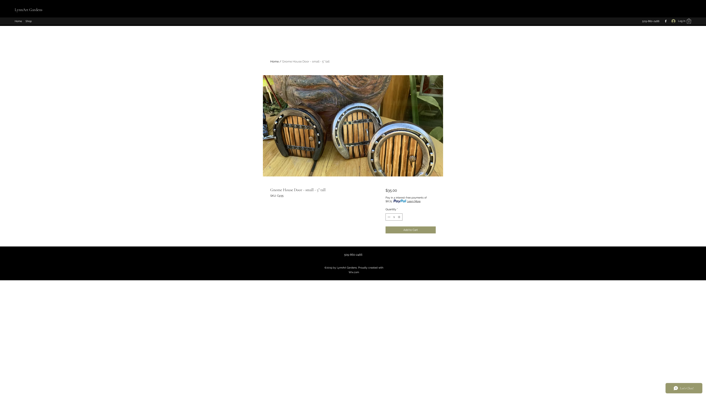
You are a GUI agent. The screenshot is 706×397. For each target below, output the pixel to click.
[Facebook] (666, 21)
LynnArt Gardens (28, 9)
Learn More (413, 201)
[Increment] (399, 217)
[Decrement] (388, 217)
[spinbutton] (394, 217)
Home (274, 61)
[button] (689, 21)
